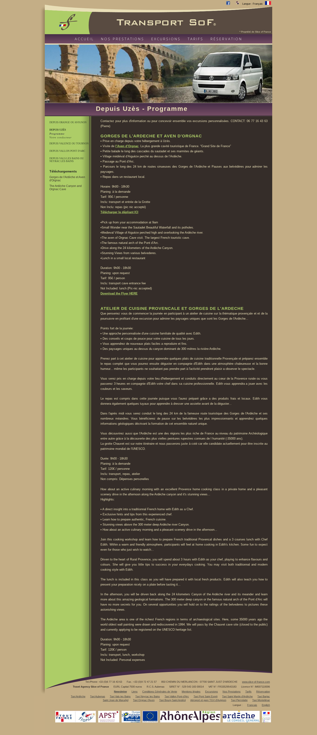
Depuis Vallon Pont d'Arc (67, 150)
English (266, 705)
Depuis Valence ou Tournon (69, 143)
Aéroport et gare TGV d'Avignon (208, 700)
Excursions (166, 38)
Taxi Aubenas (97, 696)
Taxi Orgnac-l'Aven (144, 700)
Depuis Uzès (57, 129)
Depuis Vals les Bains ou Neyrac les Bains (66, 159)
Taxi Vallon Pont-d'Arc (177, 696)
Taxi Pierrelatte (239, 700)
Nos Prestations (232, 691)
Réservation (226, 38)
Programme (57, 133)
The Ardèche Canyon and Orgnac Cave (65, 187)
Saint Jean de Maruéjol (115, 700)
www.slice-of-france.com (256, 681)
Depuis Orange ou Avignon (68, 122)
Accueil (84, 38)
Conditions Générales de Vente (159, 691)
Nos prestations (122, 38)
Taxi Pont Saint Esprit (205, 696)
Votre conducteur (60, 137)
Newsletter (120, 691)
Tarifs (196, 38)
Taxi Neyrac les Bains (147, 696)
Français (252, 705)
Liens (135, 691)
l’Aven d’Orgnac (127, 146)
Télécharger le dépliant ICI (119, 212)
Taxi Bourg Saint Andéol (172, 700)
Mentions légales (191, 691)
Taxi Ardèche (78, 696)
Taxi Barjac (263, 696)
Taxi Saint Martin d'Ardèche (237, 696)
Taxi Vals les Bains (120, 696)
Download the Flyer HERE (119, 293)
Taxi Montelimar (261, 700)
